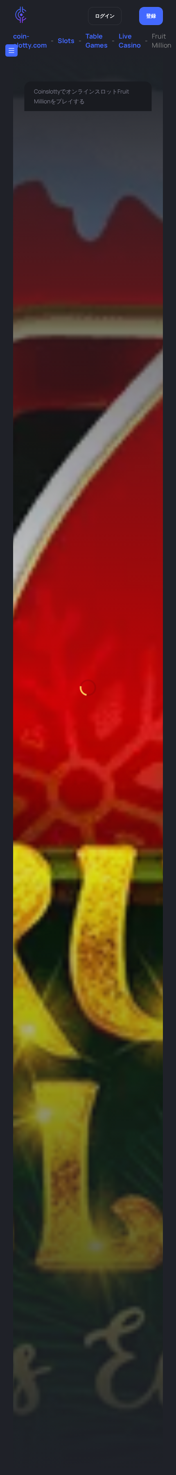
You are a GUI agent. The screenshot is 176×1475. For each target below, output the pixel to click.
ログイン (105, 15)
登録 (151, 15)
